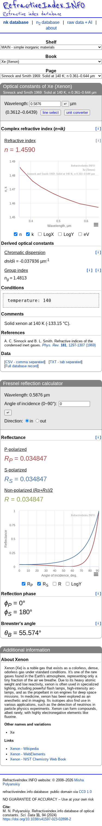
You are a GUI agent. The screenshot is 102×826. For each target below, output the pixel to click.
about (51, 28)
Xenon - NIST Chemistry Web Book (38, 759)
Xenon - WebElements (27, 754)
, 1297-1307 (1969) (69, 345)
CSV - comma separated (24, 362)
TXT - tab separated (65, 362)
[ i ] (98, 128)
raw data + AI (79, 22)
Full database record (21, 366)
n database (48, 22)
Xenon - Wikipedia (24, 749)
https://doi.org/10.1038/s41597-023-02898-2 (37, 819)
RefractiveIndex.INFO (44, 5)
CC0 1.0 (85, 792)
